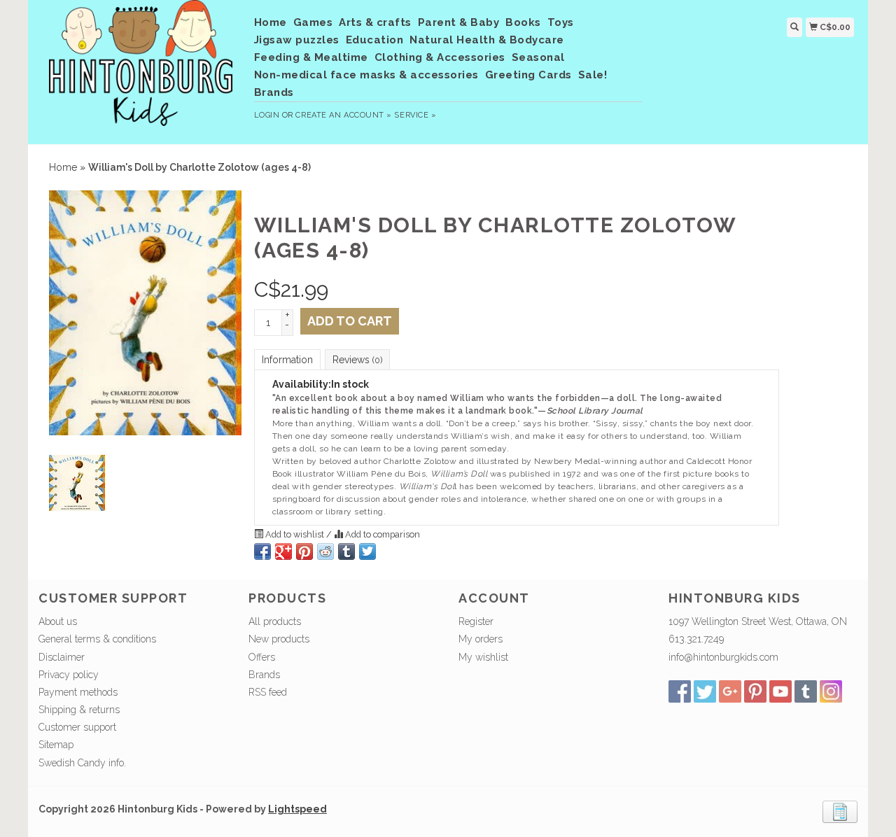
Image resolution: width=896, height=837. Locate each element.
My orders (480, 639)
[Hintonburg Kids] (141, 70)
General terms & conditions (97, 639)
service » (415, 115)
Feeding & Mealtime (311, 57)
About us (57, 621)
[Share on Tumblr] (346, 551)
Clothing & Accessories (439, 57)
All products (274, 621)
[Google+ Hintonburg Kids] (730, 691)
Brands (274, 92)
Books (523, 22)
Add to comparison (381, 534)
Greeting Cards (528, 75)
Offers (261, 657)
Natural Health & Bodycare (487, 40)
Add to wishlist (294, 534)
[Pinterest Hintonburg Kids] (755, 691)
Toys (560, 22)
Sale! (593, 75)
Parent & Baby (459, 22)
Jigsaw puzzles (297, 40)
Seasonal (538, 57)
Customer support (77, 727)
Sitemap (56, 744)
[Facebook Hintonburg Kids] (679, 691)
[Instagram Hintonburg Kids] (831, 691)
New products (278, 639)
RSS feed (267, 692)
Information (287, 359)
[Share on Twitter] (367, 551)
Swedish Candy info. (82, 762)
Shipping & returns (79, 709)
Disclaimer (61, 657)
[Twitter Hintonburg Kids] (705, 691)
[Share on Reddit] (325, 551)
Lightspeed (297, 809)
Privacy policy (68, 674)
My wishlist (483, 657)
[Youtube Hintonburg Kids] (780, 691)
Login (267, 115)
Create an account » (343, 115)
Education (375, 40)
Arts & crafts (375, 22)
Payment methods (78, 692)
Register (475, 621)
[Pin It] (304, 551)
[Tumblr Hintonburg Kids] (805, 691)
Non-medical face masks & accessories (366, 75)
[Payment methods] (840, 810)
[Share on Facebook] (262, 551)
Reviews (357, 359)
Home (270, 22)
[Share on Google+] (283, 551)
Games (313, 22)
